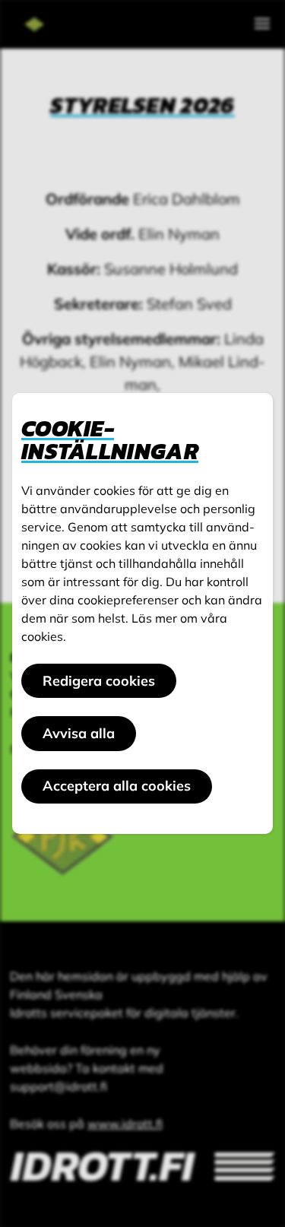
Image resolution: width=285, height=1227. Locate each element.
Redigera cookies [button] (99, 681)
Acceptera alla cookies (117, 785)
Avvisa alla (79, 733)
